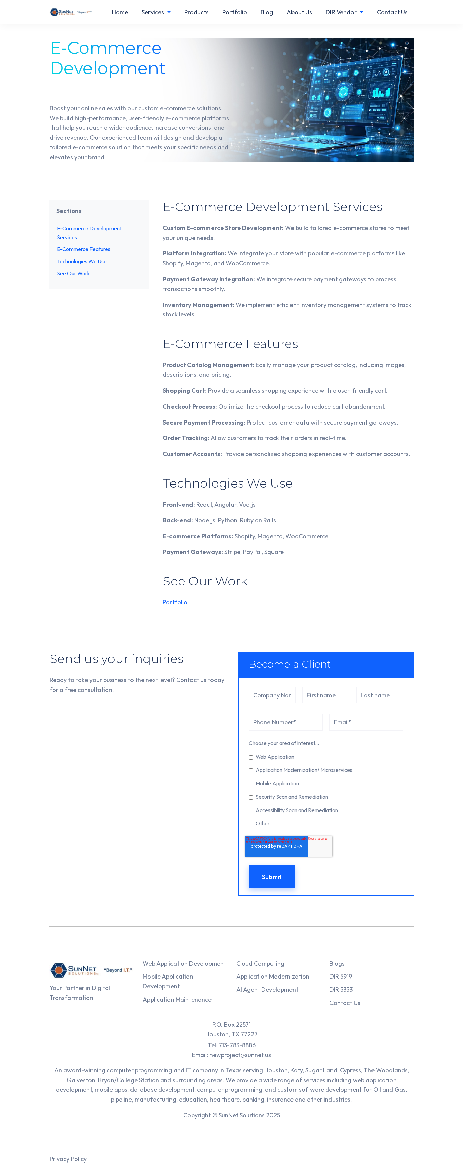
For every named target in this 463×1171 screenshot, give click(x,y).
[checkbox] (326, 790)
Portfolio (234, 12)
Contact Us (392, 12)
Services (153, 12)
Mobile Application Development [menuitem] (168, 981)
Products (196, 12)
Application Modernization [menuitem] (272, 976)
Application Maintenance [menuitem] (177, 999)
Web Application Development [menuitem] (184, 963)
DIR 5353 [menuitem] (341, 989)
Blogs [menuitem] (337, 963)
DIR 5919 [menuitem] (340, 976)
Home (120, 12)
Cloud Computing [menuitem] (260, 963)
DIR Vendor (341, 12)
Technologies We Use (82, 261)
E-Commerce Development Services (89, 233)
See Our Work (73, 273)
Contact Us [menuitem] (344, 1003)
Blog (267, 12)
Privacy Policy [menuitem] (68, 1159)
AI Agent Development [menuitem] (267, 989)
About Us (299, 12)
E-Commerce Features (83, 249)
